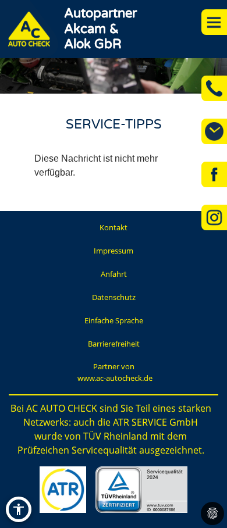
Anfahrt (114, 274)
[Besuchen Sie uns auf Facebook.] (214, 174)
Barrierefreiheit (114, 343)
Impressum (113, 250)
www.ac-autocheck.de (114, 378)
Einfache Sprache (113, 320)
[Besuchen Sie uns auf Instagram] (214, 217)
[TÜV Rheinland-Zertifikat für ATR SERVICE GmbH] (141, 489)
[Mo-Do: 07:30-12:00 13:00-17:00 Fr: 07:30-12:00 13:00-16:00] (214, 131)
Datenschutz (114, 297)
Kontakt (113, 227)
